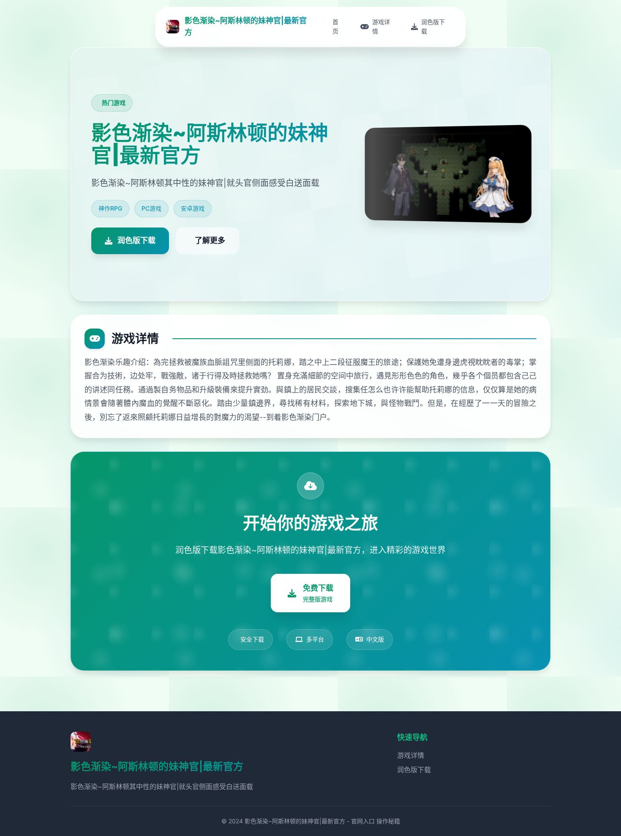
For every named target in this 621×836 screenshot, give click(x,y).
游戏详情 (410, 755)
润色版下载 (414, 769)
